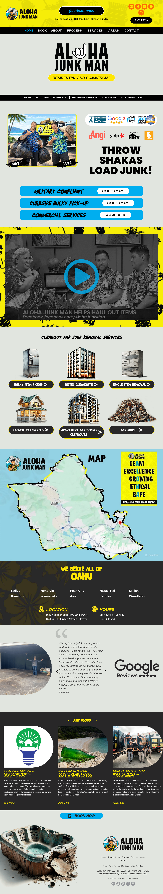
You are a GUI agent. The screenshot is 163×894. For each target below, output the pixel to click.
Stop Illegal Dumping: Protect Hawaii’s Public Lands (127, 775)
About (56, 30)
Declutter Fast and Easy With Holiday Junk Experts (74, 773)
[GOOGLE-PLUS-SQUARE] (144, 7)
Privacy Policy (108, 866)
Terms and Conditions (121, 866)
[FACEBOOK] (151, 7)
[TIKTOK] (138, 7)
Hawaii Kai (107, 590)
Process (74, 30)
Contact (131, 30)
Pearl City (77, 590)
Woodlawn (137, 596)
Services (95, 30)
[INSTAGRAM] (141, 13)
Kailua (15, 590)
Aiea (73, 596)
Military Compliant (137, 866)
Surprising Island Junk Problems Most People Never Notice (20, 773)
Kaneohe (17, 596)
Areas (113, 30)
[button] (81, 277)
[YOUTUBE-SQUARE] (131, 7)
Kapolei (105, 596)
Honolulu (47, 590)
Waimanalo (49, 596)
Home (28, 30)
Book (42, 30)
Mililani (134, 590)
